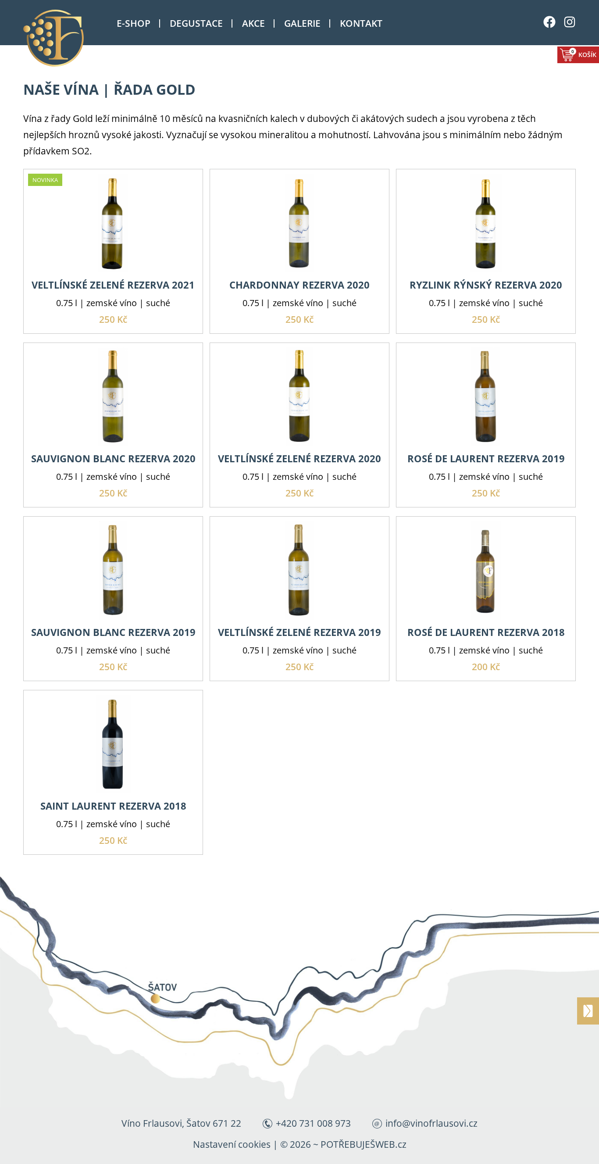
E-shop (133, 23)
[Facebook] (549, 16)
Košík (583, 53)
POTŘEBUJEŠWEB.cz (363, 1144)
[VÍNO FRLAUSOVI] (64, 38)
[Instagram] (569, 16)
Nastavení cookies (232, 1144)
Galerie (302, 23)
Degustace (196, 23)
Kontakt (361, 23)
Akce (253, 23)
